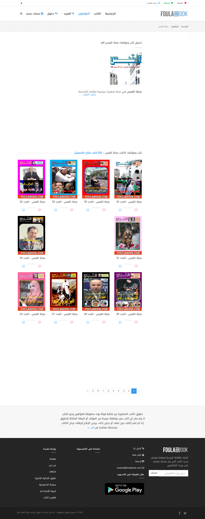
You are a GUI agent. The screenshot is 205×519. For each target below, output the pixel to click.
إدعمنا (138, 461)
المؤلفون (84, 13)
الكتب (97, 13)
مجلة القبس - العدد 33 (64, 202)
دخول (51, 13)
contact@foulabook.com (129, 468)
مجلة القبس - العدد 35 (97, 202)
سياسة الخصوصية (47, 485)
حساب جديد (33, 13)
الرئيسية (110, 13)
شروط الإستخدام (48, 491)
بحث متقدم (152, 3)
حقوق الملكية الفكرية (45, 478)
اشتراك (154, 473)
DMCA (52, 472)
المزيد (67, 13)
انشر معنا (137, 455)
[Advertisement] (167, 92)
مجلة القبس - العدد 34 (129, 202)
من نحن (52, 465)
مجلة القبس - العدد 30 (32, 258)
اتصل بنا (137, 449)
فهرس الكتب (49, 497)
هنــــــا (91, 427)
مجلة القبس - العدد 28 (97, 314)
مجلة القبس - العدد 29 (129, 314)
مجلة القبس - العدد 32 (32, 202)
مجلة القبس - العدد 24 (32, 314)
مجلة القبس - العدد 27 (64, 314)
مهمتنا (180, 3)
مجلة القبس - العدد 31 (129, 258)
